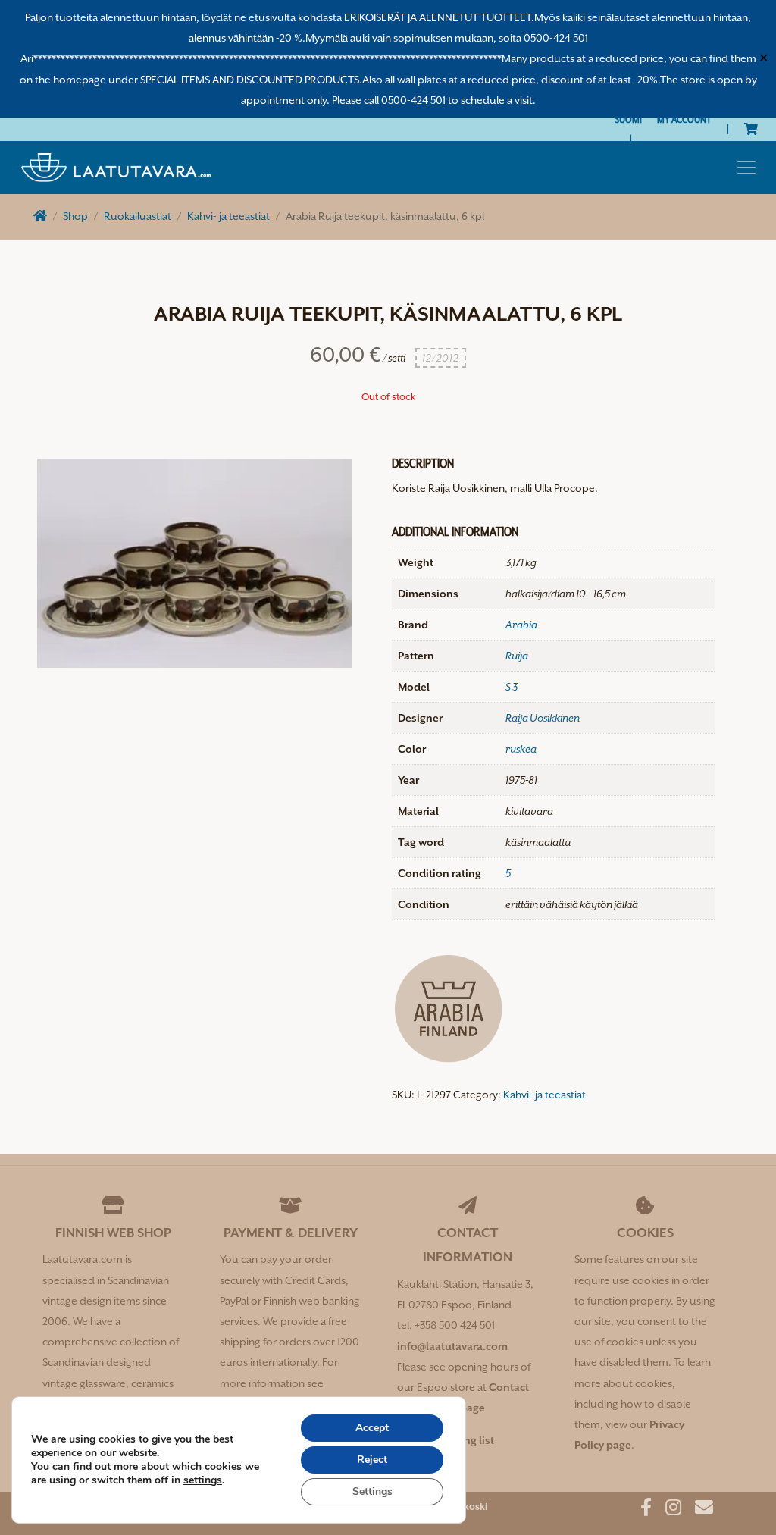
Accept (372, 1428)
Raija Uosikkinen (542, 718)
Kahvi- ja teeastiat (228, 216)
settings (202, 1480)
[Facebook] (640, 1510)
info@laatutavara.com (452, 1346)
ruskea (521, 749)
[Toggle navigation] (746, 167)
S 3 (511, 687)
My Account (684, 119)
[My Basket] (751, 129)
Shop (75, 216)
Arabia (521, 625)
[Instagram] (667, 1510)
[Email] (698, 1510)
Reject (372, 1459)
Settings (372, 1491)
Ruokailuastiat (137, 216)
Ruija (516, 656)
